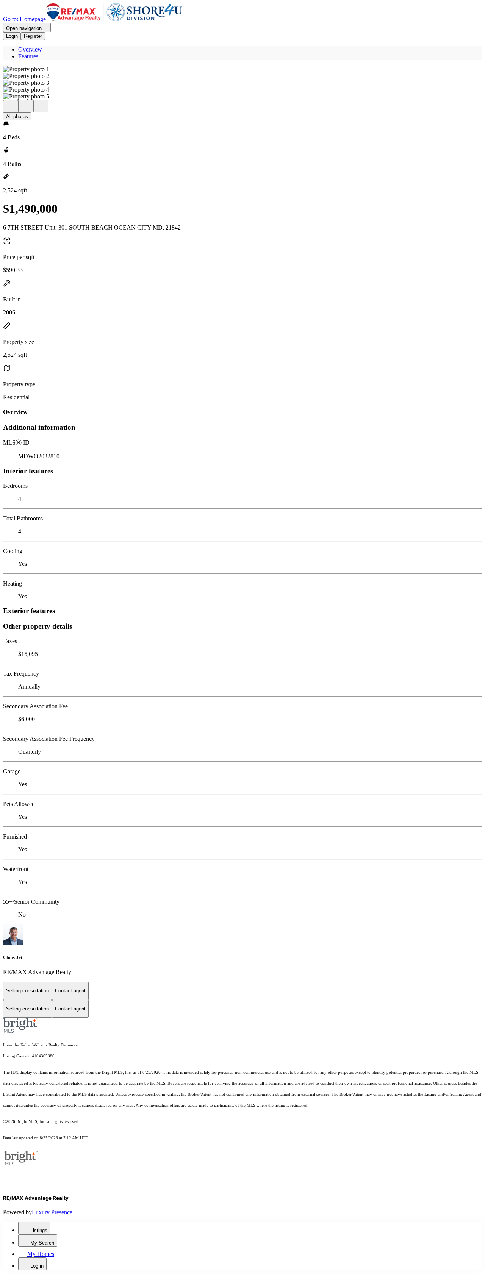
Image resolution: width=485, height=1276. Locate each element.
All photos (17, 116)
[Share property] (40, 106)
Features (28, 56)
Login (12, 36)
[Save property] (25, 106)
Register (33, 36)
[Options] (10, 106)
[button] (242, 69)
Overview (30, 49)
